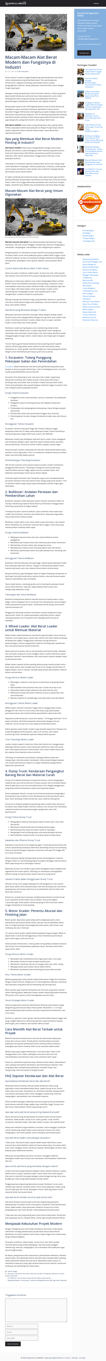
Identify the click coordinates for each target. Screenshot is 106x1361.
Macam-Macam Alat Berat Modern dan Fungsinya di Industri (93, 162)
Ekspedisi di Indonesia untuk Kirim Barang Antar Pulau (93, 117)
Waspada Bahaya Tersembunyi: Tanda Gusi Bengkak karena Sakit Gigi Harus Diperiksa (37, 1280)
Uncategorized (89, 241)
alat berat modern (36, 1274)
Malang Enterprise (90, 320)
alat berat (11, 1274)
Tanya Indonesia (89, 314)
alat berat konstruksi (22, 1274)
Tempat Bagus (89, 238)
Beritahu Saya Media (91, 301)
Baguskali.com (32, 1358)
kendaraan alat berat (51, 1274)
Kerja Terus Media (90, 304)
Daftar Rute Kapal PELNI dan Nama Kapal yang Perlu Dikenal (92, 94)
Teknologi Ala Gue (90, 291)
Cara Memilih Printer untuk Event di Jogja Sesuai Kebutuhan (93, 71)
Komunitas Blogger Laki (92, 262)
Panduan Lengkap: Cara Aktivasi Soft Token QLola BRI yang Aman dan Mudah (94, 139)
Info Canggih (88, 293)
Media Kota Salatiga (91, 283)
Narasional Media (90, 270)
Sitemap (74, 1358)
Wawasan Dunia (89, 317)
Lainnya (96, 3)
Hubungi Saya (84, 53)
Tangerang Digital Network (53, 1358)
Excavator (9, 366)
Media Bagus (88, 309)
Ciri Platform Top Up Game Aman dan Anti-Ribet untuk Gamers (29, 1278)
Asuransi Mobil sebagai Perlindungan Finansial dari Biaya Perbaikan (93, 82)
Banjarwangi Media (91, 259)
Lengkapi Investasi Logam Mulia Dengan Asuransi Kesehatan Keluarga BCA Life (94, 105)
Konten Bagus (12, 1271)
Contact (67, 1358)
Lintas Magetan (89, 288)
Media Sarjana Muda (91, 307)
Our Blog (82, 1358)
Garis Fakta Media (90, 272)
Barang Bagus (88, 230)
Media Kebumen (89, 312)
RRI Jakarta (87, 285)
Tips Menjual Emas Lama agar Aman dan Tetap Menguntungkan (94, 128)
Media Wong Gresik (91, 267)
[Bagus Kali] (15, 3)
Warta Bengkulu (89, 264)
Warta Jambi (88, 280)
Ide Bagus (87, 233)
